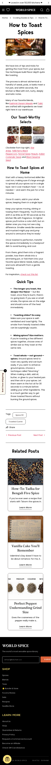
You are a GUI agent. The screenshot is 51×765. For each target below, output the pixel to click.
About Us (6, 721)
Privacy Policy (8, 734)
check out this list (29, 274)
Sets (4, 697)
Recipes (6, 701)
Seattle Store (8, 706)
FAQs (4, 725)
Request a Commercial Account (17, 739)
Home (5, 18)
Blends (5, 679)
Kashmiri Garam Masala (21, 103)
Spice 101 (20, 415)
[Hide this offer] (5, 370)
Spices (5, 675)
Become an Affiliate (11, 743)
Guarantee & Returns (12, 730)
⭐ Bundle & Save (10, 688)
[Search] (42, 10)
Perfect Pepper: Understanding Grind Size (25, 607)
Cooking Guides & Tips (23, 18)
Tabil (40, 103)
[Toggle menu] (3, 10)
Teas (4, 684)
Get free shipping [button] (2, 382)
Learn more (25, 507)
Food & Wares (8, 693)
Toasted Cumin (16, 421)
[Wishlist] (8, 9)
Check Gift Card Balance (13, 747)
